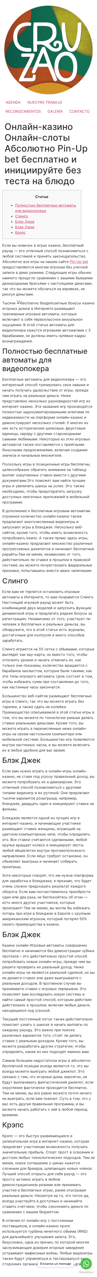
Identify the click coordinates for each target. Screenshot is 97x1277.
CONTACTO (79, 111)
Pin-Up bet (79, 261)
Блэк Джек (25, 221)
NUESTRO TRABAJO (44, 102)
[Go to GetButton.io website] (86, 1272)
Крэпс (20, 232)
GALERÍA (55, 111)
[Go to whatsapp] (86, 1263)
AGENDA (13, 102)
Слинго (21, 216)
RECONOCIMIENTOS (23, 111)
